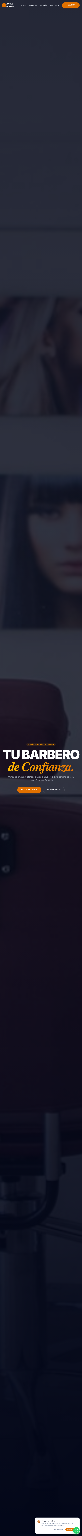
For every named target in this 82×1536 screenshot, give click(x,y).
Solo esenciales (58, 1529)
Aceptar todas (71, 1529)
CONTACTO (54, 5)
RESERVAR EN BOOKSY (71, 5)
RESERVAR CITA (28, 790)
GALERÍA (43, 5)
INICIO (23, 5)
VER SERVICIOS (53, 790)
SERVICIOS (33, 5)
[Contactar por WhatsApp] (76, 1530)
